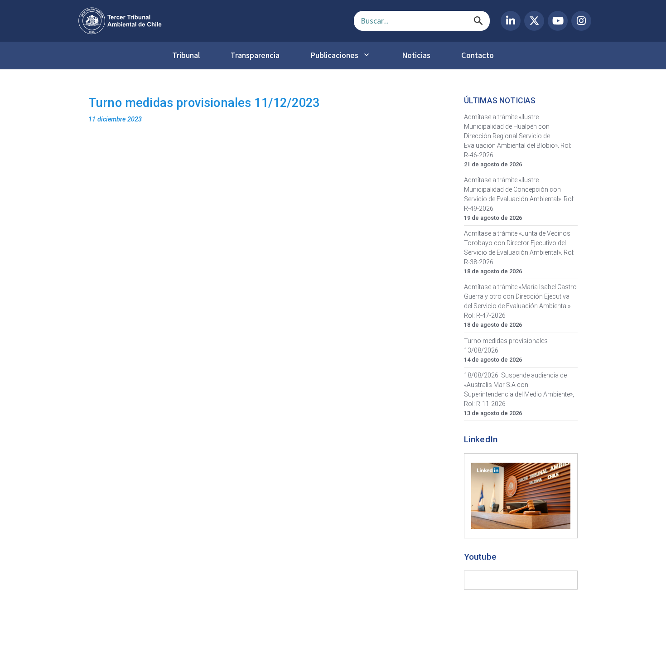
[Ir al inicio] (209, 20)
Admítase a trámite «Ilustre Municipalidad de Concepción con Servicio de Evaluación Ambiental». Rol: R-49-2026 (519, 194)
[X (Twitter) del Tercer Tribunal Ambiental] (534, 21)
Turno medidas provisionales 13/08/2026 (506, 345)
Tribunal (186, 55)
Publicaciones (334, 55)
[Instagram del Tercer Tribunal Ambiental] (581, 21)
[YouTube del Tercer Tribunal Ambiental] (558, 21)
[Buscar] (478, 20)
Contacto (477, 55)
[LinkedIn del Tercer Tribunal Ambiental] (511, 21)
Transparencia (255, 55)
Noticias (416, 55)
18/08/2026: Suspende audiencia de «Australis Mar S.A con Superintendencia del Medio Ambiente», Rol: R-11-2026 (519, 389)
